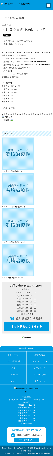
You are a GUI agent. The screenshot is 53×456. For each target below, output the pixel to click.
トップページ (13, 355)
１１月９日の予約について (13, 278)
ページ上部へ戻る (26, 348)
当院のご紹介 (39, 355)
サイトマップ (39, 381)
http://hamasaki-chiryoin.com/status (31, 62)
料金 (13, 368)
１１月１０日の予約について (13, 242)
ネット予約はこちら (26, 440)
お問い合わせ (39, 368)
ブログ (13, 381)
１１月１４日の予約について (13, 207)
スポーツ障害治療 (13, 361)
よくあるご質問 (39, 374)
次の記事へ (6, 120)
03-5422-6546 (29, 319)
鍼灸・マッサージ (40, 361)
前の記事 (8, 117)
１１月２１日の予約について (13, 171)
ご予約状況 (13, 374)
